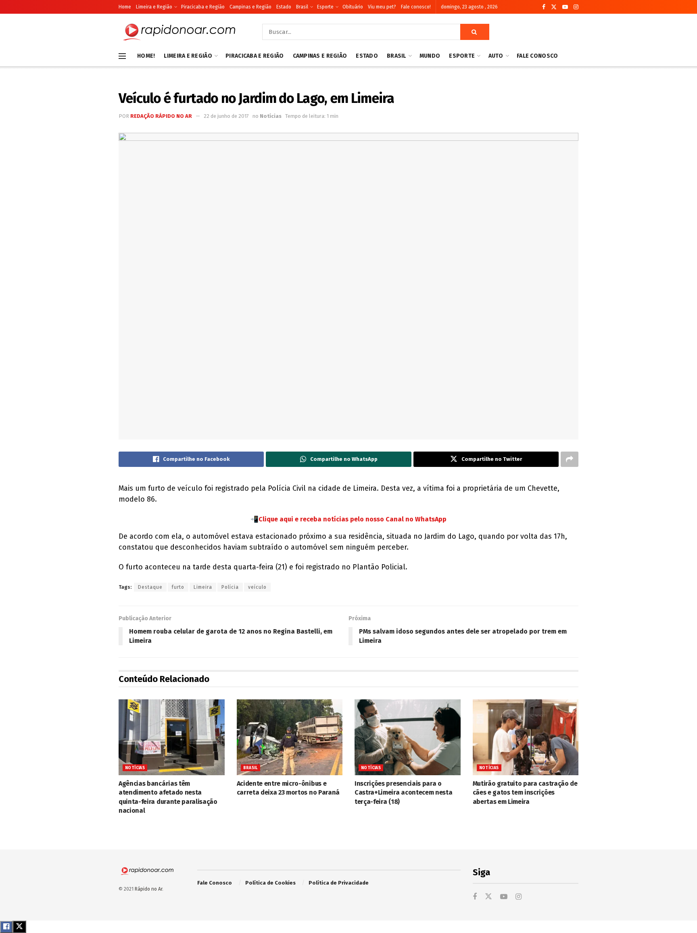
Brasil (302, 7)
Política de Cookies (270, 883)
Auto (495, 55)
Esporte (325, 7)
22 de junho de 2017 (226, 116)
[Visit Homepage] (179, 31)
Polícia (230, 587)
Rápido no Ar (148, 889)
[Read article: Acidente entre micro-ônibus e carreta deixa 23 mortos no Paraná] (290, 737)
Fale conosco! (416, 7)
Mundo (429, 55)
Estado (283, 7)
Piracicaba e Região (203, 7)
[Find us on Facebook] (543, 7)
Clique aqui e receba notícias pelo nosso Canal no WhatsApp (353, 519)
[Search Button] (474, 32)
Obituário (352, 7)
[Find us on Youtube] (565, 7)
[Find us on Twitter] (554, 7)
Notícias (271, 116)
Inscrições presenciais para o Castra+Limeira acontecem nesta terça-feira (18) (403, 792)
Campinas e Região (250, 7)
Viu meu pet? (382, 7)
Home (125, 7)
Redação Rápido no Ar (161, 116)
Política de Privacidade (339, 883)
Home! (146, 55)
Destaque (150, 587)
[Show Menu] (122, 56)
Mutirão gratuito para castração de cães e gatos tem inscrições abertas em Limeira (525, 792)
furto (178, 587)
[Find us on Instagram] (576, 7)
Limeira (203, 587)
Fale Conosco (537, 55)
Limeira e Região (154, 7)
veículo (257, 587)
